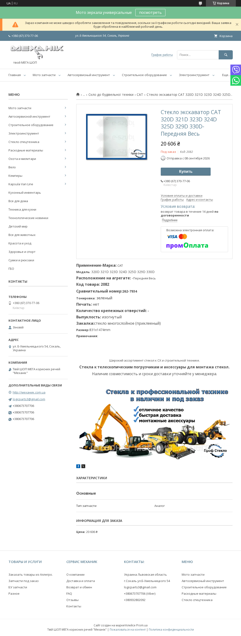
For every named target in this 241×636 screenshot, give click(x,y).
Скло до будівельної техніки (110, 94)
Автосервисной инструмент (29, 116)
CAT (140, 94)
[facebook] (78, 467)
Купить (186, 171)
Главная (14, 75)
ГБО (11, 268)
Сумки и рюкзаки (21, 260)
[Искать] (226, 54)
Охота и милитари (22, 159)
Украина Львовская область (145, 574)
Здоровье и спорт (22, 252)
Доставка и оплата (80, 581)
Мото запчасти (44, 75)
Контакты (73, 606)
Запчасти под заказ (23, 581)
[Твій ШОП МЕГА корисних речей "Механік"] (36, 58)
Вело (12, 167)
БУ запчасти (17, 587)
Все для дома (18, 201)
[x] (83, 467)
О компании (75, 574)
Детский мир (18, 226)
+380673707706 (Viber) (139, 593)
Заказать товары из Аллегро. (30, 574)
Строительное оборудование (144, 75)
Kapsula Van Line (20, 184)
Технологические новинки (28, 218)
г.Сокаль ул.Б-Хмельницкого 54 (147, 581)
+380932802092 (134, 600)
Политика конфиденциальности (171, 630)
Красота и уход (19, 243)
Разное (14, 593)
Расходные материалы (25, 150)
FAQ (69, 593)
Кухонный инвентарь (24, 192)
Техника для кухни (22, 209)
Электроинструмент (194, 75)
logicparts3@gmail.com (29, 399)
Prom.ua (142, 625)
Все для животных (22, 235)
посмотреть (150, 12)
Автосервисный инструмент (89, 75)
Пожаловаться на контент (128, 630)
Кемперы (15, 175)
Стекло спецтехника (23, 142)
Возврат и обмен (79, 587)
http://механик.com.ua (29, 392)
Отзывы (72, 600)
